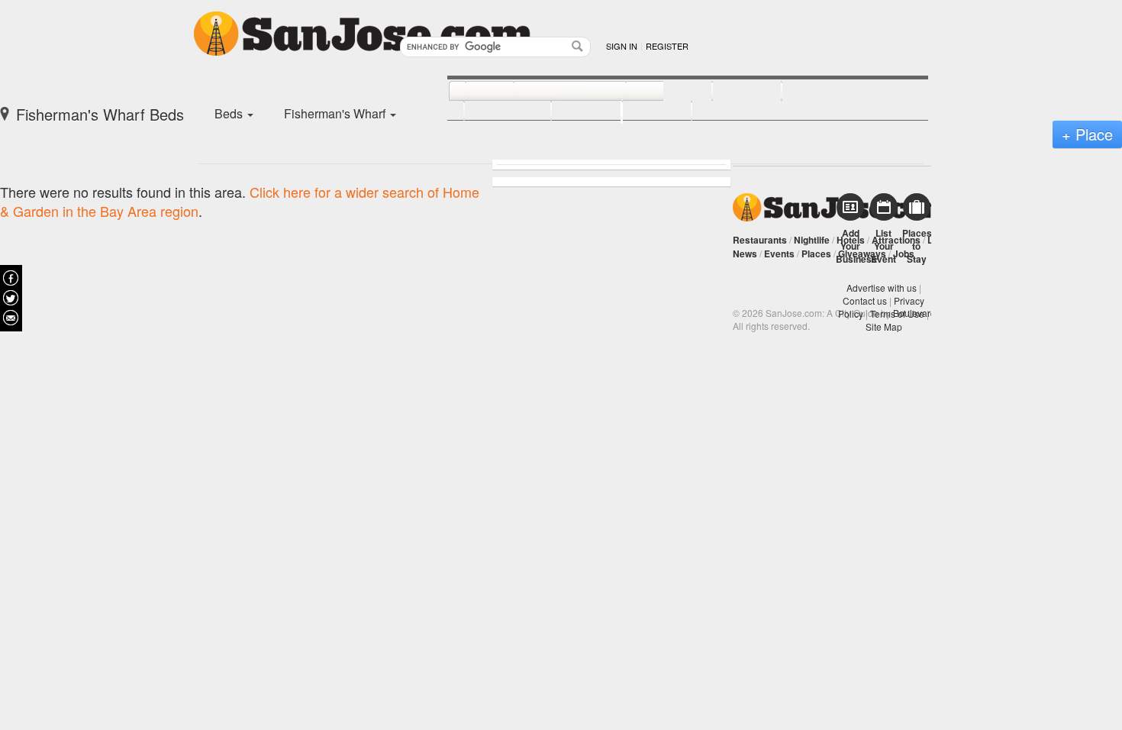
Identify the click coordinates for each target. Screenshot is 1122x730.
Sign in (621, 46)
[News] (473, 91)
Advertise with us (881, 287)
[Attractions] (818, 91)
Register (667, 46)
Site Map (884, 326)
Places (816, 253)
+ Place (1087, 134)
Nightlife (812, 240)
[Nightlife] (652, 91)
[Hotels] (730, 91)
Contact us (865, 300)
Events (779, 253)
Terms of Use (897, 313)
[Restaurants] (553, 91)
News (745, 253)
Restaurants (760, 240)
